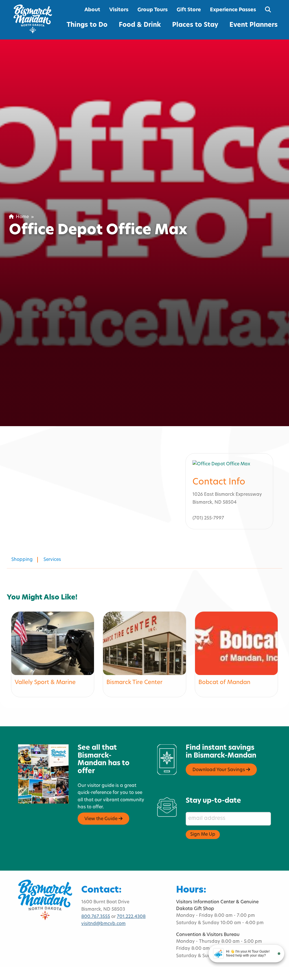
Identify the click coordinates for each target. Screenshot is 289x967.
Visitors (118, 10)
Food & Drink (140, 25)
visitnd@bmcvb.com (103, 924)
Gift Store (189, 10)
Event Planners (253, 25)
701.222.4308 (131, 917)
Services (52, 559)
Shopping (22, 559)
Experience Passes (233, 10)
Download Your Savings (219, 770)
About (92, 10)
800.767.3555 (95, 917)
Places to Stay (195, 25)
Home (21, 217)
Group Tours (152, 10)
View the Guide (101, 819)
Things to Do (87, 25)
